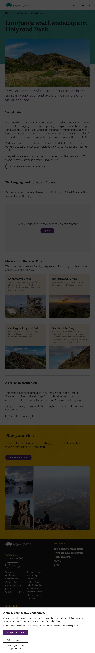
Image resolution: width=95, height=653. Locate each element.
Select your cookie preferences (16, 647)
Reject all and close (15, 640)
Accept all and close (15, 632)
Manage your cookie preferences (24, 613)
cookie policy (72, 625)
